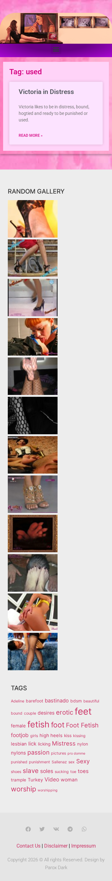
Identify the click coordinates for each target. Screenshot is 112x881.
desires (46, 713)
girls (34, 735)
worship (23, 789)
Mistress (64, 743)
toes (83, 771)
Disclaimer (56, 846)
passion (38, 752)
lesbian (19, 744)
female (18, 726)
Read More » (31, 135)
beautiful (91, 701)
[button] (56, 49)
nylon (82, 743)
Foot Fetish (82, 725)
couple (30, 713)
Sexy (83, 761)
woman (69, 780)
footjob (20, 735)
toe (73, 771)
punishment (39, 762)
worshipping (48, 790)
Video (51, 779)
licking (44, 743)
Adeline (17, 701)
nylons (18, 753)
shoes (16, 771)
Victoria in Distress (46, 92)
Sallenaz (59, 762)
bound (16, 713)
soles (46, 771)
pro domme (76, 753)
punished (19, 762)
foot (57, 725)
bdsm (76, 700)
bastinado (57, 700)
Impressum (83, 846)
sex (71, 762)
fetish (38, 724)
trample (18, 779)
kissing (79, 735)
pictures (58, 753)
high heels (51, 735)
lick (32, 744)
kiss (68, 735)
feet (83, 711)
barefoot (34, 700)
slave (31, 771)
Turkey (35, 780)
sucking (62, 771)
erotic (64, 712)
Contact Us (28, 846)
